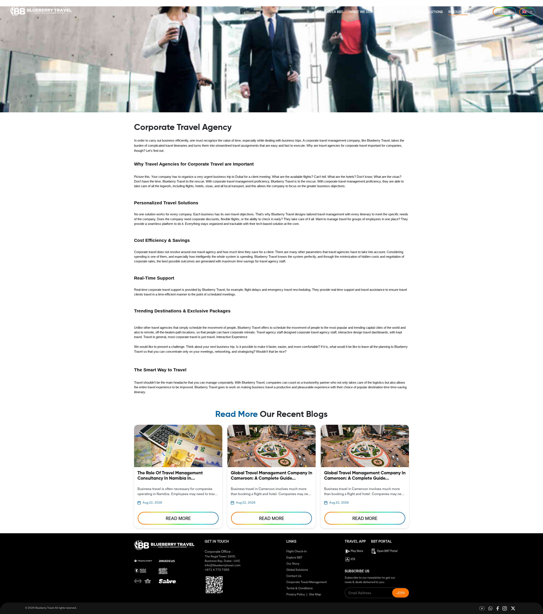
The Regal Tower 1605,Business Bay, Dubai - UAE (222, 558)
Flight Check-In (296, 551)
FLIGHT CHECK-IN (392, 11)
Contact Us (293, 575)
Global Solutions (297, 569)
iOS (353, 559)
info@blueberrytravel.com (222, 565)
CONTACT (481, 11)
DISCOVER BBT (331, 11)
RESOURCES (458, 11)
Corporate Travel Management (306, 581)
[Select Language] (527, 12)
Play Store (357, 551)
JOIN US (504, 11)
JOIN (400, 592)
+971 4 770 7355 (217, 569)
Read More (178, 518)
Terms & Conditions (299, 588)
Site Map (315, 594)
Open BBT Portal (387, 551)
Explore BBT (294, 557)
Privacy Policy (295, 594)
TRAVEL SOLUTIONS (427, 11)
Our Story (292, 563)
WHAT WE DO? (360, 11)
